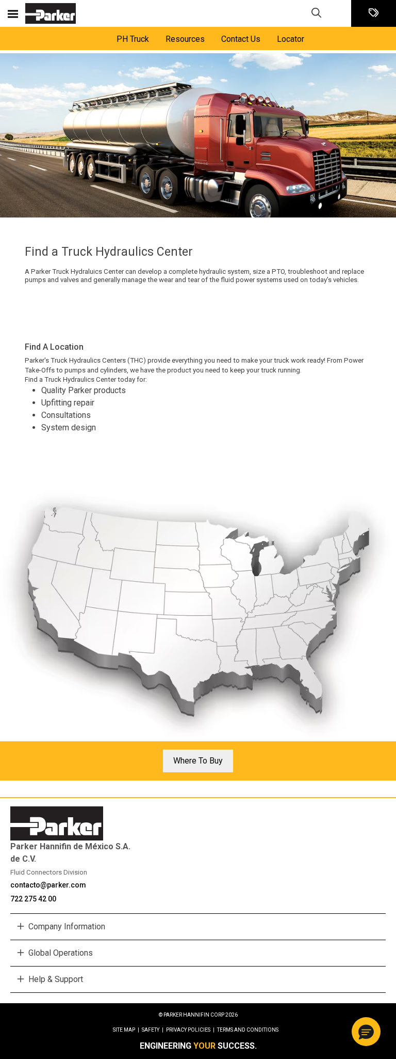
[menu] (13, 13)
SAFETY (152, 1030)
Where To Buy (198, 761)
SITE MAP (126, 1030)
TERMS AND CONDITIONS (247, 1030)
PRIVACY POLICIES (190, 1030)
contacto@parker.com (48, 885)
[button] (366, 1031)
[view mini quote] (374, 14)
